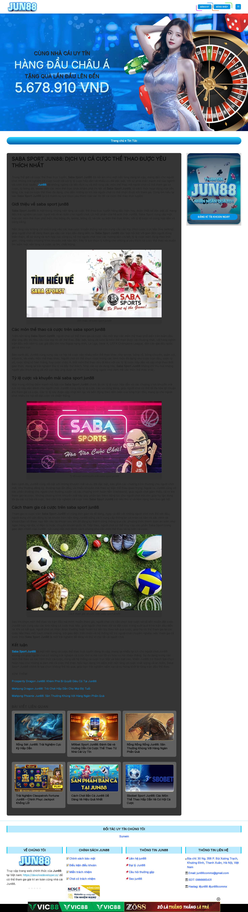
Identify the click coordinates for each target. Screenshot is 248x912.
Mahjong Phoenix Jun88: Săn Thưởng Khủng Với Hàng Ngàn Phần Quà (58, 696)
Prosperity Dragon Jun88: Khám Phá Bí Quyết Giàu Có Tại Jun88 (54, 681)
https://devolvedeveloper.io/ (41, 875)
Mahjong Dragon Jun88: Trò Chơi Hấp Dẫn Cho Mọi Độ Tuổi (51, 688)
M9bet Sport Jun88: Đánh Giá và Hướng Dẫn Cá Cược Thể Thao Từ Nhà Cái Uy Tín (94, 748)
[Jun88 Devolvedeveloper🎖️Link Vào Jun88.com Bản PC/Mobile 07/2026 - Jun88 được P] (22, 6)
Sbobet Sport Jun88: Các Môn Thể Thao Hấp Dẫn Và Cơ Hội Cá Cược (148, 799)
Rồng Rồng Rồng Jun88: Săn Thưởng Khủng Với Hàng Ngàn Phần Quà (147, 748)
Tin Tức (132, 140)
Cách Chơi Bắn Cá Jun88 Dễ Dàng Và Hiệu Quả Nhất (90, 797)
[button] (238, 7)
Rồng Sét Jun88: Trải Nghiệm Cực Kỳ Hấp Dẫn (38, 746)
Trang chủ (117, 140)
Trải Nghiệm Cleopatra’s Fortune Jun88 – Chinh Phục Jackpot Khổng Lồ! (37, 799)
